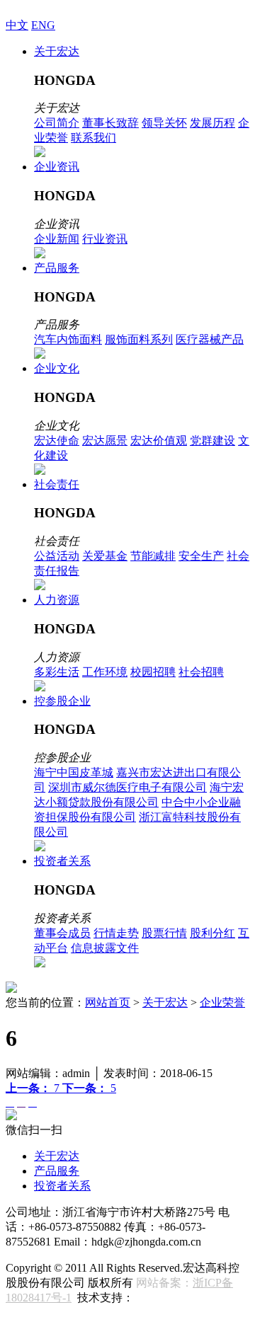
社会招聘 (201, 672)
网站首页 (107, 1002)
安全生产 (201, 556)
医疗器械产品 (210, 339)
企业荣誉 (222, 1002)
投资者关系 (62, 861)
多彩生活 (56, 672)
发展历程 (212, 123)
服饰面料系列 (139, 339)
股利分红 (212, 933)
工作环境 (105, 672)
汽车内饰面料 (68, 339)
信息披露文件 (105, 948)
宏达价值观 (158, 441)
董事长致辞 (110, 123)
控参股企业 (62, 701)
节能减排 (153, 556)
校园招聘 (153, 672)
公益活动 (56, 556)
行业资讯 (105, 239)
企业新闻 (56, 239)
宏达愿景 (105, 441)
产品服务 (56, 268)
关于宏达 (56, 51)
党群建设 (212, 441)
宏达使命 (56, 441)
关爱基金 (105, 556)
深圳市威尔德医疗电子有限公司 (127, 787)
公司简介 (56, 123)
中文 (17, 25)
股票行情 (164, 933)
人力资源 (56, 600)
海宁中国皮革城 (73, 772)
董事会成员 (62, 933)
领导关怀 (164, 123)
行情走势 (116, 933)
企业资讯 (56, 167)
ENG (43, 25)
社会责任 (56, 484)
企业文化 (56, 368)
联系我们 (93, 138)
